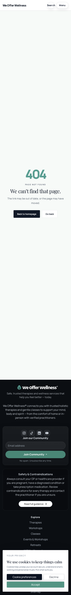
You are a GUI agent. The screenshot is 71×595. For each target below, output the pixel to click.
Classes (35, 534)
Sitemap (36, 592)
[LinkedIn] (39, 433)
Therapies (35, 522)
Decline (53, 577)
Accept (35, 584)
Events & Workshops (35, 539)
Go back (50, 213)
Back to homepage (26, 213)
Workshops (35, 528)
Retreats (35, 545)
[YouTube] (47, 433)
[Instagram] (24, 433)
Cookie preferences (24, 577)
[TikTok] (32, 433)
